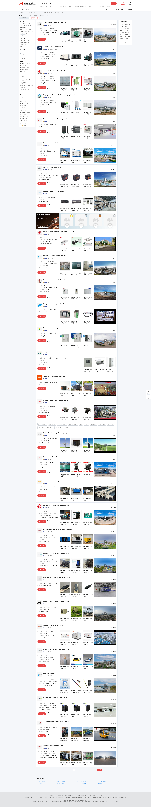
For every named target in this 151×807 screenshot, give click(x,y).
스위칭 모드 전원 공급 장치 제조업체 (129, 39)
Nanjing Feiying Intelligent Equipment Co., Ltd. (56, 601)
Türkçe (109, 797)
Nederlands (95, 797)
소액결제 (24, 58)
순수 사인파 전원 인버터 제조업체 (128, 28)
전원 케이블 (102, 424)
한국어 (85, 797)
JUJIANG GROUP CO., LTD (53, 167)
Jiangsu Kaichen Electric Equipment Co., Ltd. (57, 529)
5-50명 (23, 97)
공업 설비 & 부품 (26, 25)
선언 (55, 795)
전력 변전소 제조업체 (62, 6)
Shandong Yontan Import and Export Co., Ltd (55, 400)
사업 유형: (39, 28)
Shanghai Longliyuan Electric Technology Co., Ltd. (59, 352)
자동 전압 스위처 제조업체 (85, 6)
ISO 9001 (24, 69)
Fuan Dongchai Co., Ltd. (52, 457)
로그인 (130, 4)
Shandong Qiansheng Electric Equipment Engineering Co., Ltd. (62, 280)
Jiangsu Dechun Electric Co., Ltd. (54, 71)
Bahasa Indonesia (122, 797)
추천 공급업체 (123, 21)
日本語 (46, 797)
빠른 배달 (24, 56)
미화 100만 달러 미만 (25, 79)
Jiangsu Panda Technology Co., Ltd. (55, 22)
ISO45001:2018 (25, 67)
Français (52, 797)
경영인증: (39, 107)
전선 (81, 424)
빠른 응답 (24, 54)
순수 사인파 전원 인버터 (62, 427)
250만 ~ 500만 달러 (26, 85)
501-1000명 (24, 105)
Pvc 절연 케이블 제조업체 (126, 30)
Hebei (23, 120)
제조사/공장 (25, 42)
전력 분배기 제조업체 (125, 43)
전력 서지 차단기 (62, 424)
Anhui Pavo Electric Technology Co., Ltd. (54, 625)
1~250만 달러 (25, 89)
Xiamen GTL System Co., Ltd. (53, 47)
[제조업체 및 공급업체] (27, 3)
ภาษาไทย (105, 797)
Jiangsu (24, 118)
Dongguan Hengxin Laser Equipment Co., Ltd (56, 649)
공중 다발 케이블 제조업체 (126, 41)
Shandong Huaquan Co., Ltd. (53, 745)
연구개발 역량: (41, 32)
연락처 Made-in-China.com (80, 795)
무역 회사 (24, 40)
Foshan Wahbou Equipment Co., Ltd (55, 697)
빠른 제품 (90, 795)
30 (47, 770)
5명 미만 (24, 101)
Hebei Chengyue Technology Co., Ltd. (53, 191)
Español (57, 797)
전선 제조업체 (95, 6)
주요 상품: (39, 30)
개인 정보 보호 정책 (69, 795)
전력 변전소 (52, 424)
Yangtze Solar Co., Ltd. (51, 328)
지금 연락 (42, 39)
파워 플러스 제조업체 (81, 781)
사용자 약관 (60, 795)
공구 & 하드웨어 (26, 30)
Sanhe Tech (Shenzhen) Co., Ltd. (54, 256)
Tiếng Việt (115, 797)
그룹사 (23, 44)
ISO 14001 (24, 65)
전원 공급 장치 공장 (81, 783)
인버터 (86, 424)
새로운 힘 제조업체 (61, 781)
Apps (122, 9)
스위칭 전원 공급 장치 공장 (62, 785)
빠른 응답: (39, 34)
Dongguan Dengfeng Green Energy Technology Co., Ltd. (59, 232)
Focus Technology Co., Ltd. (77, 800)
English (31, 797)
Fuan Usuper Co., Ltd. (51, 143)
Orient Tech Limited (49, 673)
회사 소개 (51, 795)
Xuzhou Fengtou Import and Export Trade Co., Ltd (57, 721)
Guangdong (25, 112)
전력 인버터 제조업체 (125, 24)
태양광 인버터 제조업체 (125, 26)
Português (67, 797)
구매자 (107, 9)
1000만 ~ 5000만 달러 (25, 83)
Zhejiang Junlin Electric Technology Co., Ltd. (55, 119)
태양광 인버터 (50, 427)
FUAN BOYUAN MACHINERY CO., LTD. (56, 505)
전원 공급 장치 (103, 6)
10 (44, 770)
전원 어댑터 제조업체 (125, 37)
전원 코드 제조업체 (124, 34)
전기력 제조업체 (40, 783)
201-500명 (24, 103)
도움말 (115, 9)
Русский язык (79, 797)
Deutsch (62, 797)
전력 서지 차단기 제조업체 (73, 6)
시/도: (38, 83)
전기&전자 (24, 27)
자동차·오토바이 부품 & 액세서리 (26, 32)
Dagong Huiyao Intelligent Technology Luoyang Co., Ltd (59, 95)
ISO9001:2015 (25, 63)
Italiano (73, 797)
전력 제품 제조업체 (41, 781)
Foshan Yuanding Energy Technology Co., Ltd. (56, 433)
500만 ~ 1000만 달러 (26, 87)
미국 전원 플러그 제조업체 (50, 6)
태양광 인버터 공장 (102, 783)
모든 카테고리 (24, 9)
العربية (89, 797)
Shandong (24, 114)
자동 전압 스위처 (73, 424)
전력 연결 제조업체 (102, 781)
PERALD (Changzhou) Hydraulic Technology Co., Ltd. (58, 577)
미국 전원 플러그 (42, 424)
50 (50, 770)
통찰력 (94, 795)
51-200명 (24, 99)
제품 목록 (24, 18)
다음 (98, 769)
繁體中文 (42, 797)
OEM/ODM (24, 52)
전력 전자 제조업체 (61, 783)
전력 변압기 (93, 424)
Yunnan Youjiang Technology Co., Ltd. (54, 376)
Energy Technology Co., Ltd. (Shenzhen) (54, 304)
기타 (22, 46)
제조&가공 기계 (25, 23)
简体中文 (36, 797)
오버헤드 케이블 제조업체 (126, 32)
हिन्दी (100, 797)
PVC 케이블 (110, 424)
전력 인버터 (41, 427)
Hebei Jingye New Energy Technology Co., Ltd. (56, 553)
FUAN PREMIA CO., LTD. (52, 481)
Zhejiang (24, 116)
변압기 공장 (39, 785)
